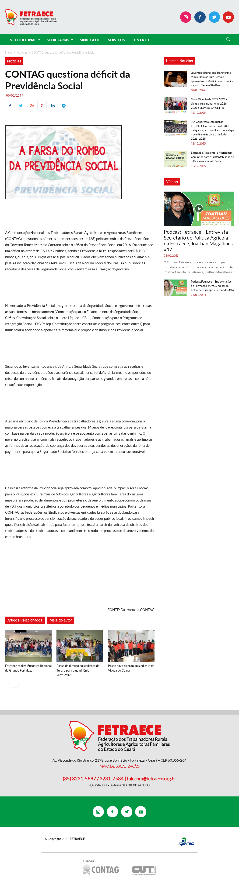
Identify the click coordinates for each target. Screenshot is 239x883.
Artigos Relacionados (24, 620)
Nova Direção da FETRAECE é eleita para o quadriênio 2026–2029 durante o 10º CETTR (209, 103)
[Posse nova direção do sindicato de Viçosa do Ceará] (131, 646)
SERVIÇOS (116, 39)
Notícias (22, 53)
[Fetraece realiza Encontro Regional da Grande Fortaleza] (28, 646)
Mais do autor (60, 620)
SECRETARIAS (58, 39)
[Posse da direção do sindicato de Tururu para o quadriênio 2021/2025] (79, 646)
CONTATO (140, 39)
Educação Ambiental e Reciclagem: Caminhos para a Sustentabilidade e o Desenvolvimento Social (212, 157)
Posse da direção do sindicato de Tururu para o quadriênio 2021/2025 (77, 670)
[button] (228, 40)
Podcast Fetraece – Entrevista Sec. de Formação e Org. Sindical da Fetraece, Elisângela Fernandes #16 (212, 285)
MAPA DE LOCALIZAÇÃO (120, 766)
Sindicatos (91, 39)
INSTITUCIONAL (22, 39)
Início (8, 53)
